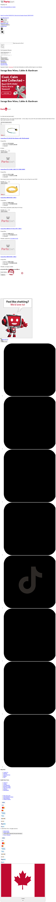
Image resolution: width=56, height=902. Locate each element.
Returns (5, 776)
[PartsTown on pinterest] (29, 660)
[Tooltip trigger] (1, 124)
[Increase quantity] (9, 150)
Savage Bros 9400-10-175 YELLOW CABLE (11, 228)
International (6, 790)
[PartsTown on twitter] (29, 713)
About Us (5, 782)
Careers (5, 784)
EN (4, 22)
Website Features (7, 799)
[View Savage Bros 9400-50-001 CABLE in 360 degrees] (8, 247)
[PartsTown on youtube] (29, 448)
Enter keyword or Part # (18, 43)
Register (5, 26)
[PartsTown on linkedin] (29, 554)
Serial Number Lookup (8, 796)
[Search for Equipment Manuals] (1, 56)
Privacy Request (6, 834)
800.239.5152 (5, 339)
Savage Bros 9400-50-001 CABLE (8, 256)
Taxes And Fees (6, 774)
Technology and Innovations (7, 792)
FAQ (4, 777)
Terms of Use (6, 831)
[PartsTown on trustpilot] (29, 766)
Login (2, 26)
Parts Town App (6, 795)
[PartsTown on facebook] (29, 395)
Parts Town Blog (7, 787)
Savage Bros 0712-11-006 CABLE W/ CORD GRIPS (13, 169)
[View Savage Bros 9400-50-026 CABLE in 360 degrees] (10, 190)
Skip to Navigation (5, 7)
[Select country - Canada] (2, 22)
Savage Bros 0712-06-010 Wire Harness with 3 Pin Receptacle (15, 138)
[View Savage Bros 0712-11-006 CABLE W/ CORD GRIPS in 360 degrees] (8, 160)
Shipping (5, 773)
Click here (11, 67)
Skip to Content (12, 7)
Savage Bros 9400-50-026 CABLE (8, 197)
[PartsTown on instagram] (29, 501)
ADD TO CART (4, 152)
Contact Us (5, 772)
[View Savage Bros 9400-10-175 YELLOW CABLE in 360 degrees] (8, 219)
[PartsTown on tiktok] (29, 607)
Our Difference (6, 785)
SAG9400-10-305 (14, 238)
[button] (28, 32)
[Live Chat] (16, 318)
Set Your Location (6, 122)
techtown (5, 788)
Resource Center (6, 786)
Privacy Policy (6, 832)
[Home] (28, 297)
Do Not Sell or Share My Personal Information (13, 833)
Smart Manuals (6, 798)
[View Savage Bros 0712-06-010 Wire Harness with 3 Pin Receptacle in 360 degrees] (10, 130)
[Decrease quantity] (4, 150)
